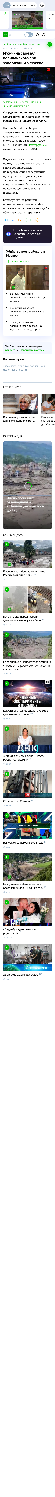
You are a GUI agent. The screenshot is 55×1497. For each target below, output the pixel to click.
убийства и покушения (16, 106)
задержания (10, 102)
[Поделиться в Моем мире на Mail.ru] (36, 220)
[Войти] (43, 34)
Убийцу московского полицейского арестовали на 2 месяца (28, 311)
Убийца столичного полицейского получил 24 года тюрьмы (28, 297)
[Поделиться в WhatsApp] (28, 220)
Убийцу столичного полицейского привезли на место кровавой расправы (26, 326)
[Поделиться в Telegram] (5, 220)
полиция (36, 102)
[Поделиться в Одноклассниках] (20, 220)
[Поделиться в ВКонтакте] (13, 220)
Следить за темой (20, 261)
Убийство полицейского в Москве (22, 44)
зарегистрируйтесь (32, 349)
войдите (10, 349)
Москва (24, 102)
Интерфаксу (37, 145)
